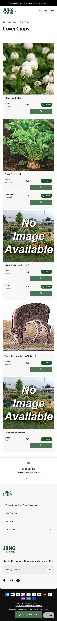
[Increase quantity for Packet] (27, 187)
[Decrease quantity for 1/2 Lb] (7, 369)
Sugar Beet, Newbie (14, 174)
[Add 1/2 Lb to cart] (41, 369)
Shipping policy (22, 609)
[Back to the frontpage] (4, 22)
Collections (12, 22)
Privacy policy (13, 609)
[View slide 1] (26, 478)
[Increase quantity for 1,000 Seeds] (27, 202)
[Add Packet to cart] (41, 187)
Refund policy (44, 609)
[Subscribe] (49, 569)
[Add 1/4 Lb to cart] (41, 111)
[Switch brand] (15, 11)
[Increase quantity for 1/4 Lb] (27, 111)
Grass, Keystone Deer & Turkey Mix (21, 356)
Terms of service (33, 609)
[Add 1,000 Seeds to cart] (41, 202)
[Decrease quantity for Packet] (7, 187)
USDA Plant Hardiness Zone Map (28, 472)
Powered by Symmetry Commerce (29, 606)
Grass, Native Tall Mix (15, 432)
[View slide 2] (30, 478)
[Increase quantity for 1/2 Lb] (27, 369)
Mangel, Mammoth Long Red (18, 265)
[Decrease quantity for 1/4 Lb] (7, 111)
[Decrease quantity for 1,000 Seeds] (7, 202)
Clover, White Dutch (14, 98)
